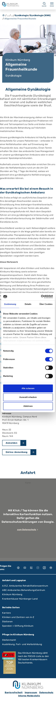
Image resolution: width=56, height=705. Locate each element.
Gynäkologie (22, 15)
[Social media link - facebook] (20, 567)
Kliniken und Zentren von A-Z (18, 617)
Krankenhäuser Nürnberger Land (20, 598)
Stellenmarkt (9, 640)
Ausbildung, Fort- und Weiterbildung (22, 644)
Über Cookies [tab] (45, 304)
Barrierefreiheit (13, 692)
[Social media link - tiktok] (46, 567)
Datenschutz (46, 692)
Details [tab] (28, 304)
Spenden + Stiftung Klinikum (17, 626)
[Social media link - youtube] (26, 567)
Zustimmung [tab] (10, 304)
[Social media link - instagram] (39, 567)
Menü (52, 6)
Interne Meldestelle (29, 695)
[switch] (49, 359)
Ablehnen (28, 406)
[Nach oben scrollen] (51, 700)
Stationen (7, 621)
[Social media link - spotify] (52, 567)
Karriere (6, 613)
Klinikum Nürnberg (12, 594)
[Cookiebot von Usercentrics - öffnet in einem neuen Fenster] (41, 296)
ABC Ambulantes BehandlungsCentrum (23, 590)
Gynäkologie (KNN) (40, 15)
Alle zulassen (28, 388)
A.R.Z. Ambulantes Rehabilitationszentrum (25, 585)
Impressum (31, 692)
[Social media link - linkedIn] (33, 567)
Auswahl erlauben (28, 397)
